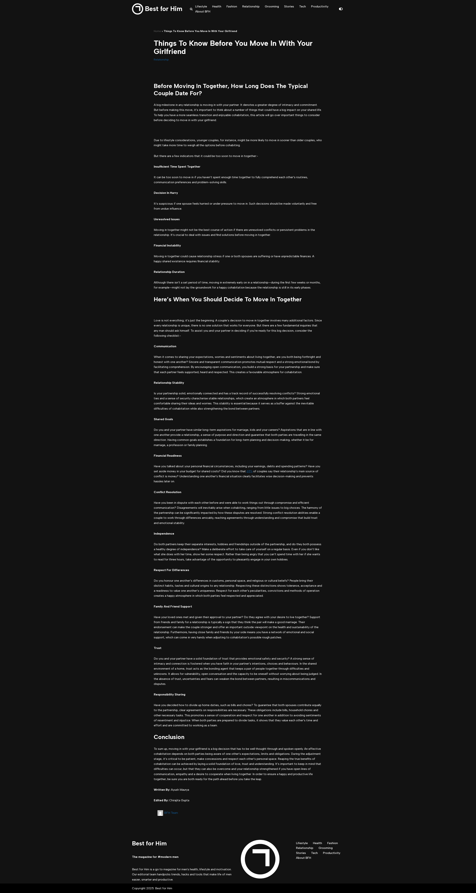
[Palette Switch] (341, 9)
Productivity (319, 6)
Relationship (251, 6)
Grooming (272, 6)
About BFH (202, 11)
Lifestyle (201, 6)
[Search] (191, 9)
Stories (289, 6)
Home (157, 31)
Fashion (231, 6)
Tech (302, 6)
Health (216, 6)
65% (250, 471)
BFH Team (171, 813)
